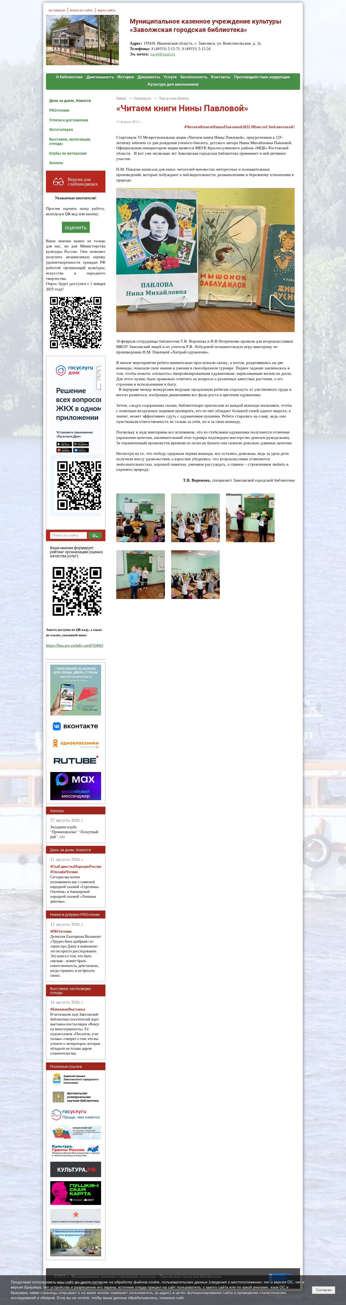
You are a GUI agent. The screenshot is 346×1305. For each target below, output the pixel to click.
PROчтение (59, 110)
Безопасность (194, 77)
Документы (149, 77)
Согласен (323, 1290)
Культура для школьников (173, 84)
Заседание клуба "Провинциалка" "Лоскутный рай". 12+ (74, 831)
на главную (57, 10)
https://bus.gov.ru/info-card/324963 (74, 645)
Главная (121, 98)
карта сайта (106, 10)
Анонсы (56, 163)
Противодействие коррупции (262, 77)
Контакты (220, 77)
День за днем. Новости (70, 100)
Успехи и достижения (68, 120)
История (126, 77)
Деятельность (100, 77)
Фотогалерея (61, 129)
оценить (76, 227)
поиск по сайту (81, 10)
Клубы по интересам (68, 153)
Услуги (170, 77)
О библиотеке (69, 77)
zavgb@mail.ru (162, 54)
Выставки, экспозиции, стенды (70, 141)
